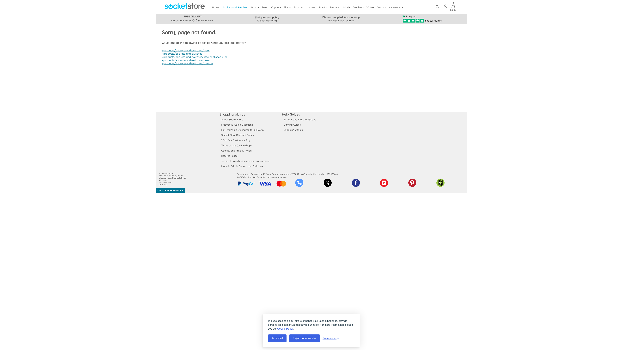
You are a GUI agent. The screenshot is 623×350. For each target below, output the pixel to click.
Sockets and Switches (235, 7)
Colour (380, 7)
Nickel (345, 7)
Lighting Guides (292, 124)
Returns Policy (229, 155)
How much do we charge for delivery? (242, 129)
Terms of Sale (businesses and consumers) (245, 161)
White (369, 7)
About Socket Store (232, 119)
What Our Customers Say (235, 140)
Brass (254, 7)
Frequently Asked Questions (237, 124)
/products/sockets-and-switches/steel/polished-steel (195, 56)
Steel (264, 7)
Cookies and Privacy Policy (236, 150)
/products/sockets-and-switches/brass (186, 60)
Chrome (310, 7)
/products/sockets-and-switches (182, 53)
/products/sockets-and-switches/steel (185, 50)
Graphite (357, 7)
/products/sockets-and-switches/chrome (187, 63)
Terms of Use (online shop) (236, 145)
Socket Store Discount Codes (237, 135)
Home (215, 7)
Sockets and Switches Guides (300, 119)
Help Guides (291, 114)
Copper (275, 7)
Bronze (298, 7)
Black (287, 7)
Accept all (277, 338)
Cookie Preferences (170, 190)
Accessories (395, 7)
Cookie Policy (285, 328)
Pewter (334, 7)
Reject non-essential (304, 338)
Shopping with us (232, 114)
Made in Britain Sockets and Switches (242, 166)
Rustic (322, 7)
